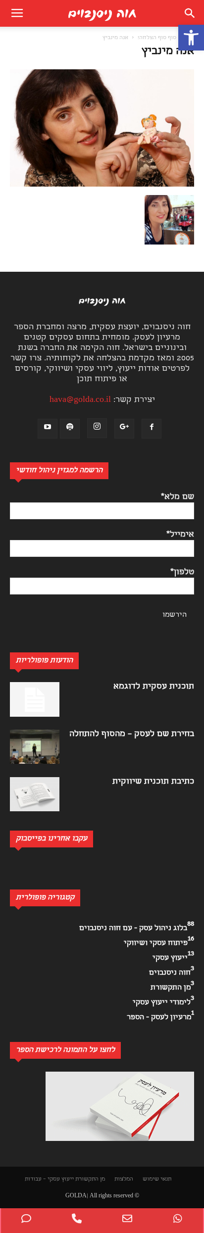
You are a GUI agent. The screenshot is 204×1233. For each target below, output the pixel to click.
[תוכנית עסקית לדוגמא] (34, 699)
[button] (191, 37)
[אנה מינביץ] (102, 185)
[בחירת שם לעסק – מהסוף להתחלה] (34, 747)
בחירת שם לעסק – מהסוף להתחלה (131, 734)
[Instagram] (97, 428)
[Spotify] (70, 429)
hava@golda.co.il (80, 400)
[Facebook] (151, 429)
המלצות (123, 1179)
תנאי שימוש (157, 1179)
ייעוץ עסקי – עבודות (49, 1179)
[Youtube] (47, 429)
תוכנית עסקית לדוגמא (153, 686)
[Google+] (124, 429)
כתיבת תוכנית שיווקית (153, 782)
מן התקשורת (90, 1179)
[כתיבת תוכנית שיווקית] (34, 794)
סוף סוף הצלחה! (157, 38)
